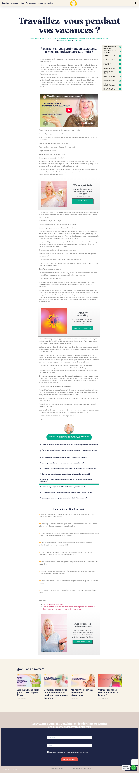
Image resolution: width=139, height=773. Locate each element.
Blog (22, 3)
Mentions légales (57, 768)
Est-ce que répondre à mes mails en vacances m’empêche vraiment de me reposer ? (68, 451)
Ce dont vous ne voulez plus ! (53, 604)
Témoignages (31, 3)
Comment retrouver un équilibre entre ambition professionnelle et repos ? (67, 492)
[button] (135, 3)
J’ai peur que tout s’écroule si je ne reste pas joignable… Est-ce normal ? (66, 474)
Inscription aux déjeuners (82, 328)
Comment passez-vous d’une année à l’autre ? (108, 692)
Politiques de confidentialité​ (82, 768)
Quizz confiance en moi (82, 641)
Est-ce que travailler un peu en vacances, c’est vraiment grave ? (63, 463)
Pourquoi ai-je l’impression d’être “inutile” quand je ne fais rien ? (63, 487)
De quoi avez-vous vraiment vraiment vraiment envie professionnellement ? (69, 607)
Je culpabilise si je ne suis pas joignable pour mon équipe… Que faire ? (65, 457)
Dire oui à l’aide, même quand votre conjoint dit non (28, 692)
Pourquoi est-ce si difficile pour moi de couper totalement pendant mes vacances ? (70, 445)
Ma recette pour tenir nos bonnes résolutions (82, 692)
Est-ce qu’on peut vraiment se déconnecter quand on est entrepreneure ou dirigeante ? (66, 480)
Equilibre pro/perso (65, 40)
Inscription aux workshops (82, 201)
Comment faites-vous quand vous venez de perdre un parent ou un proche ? (56, 694)
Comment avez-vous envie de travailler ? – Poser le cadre (63, 609)
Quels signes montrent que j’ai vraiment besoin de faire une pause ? (64, 498)
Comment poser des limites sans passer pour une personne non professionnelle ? (69, 468)
